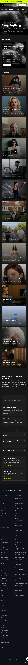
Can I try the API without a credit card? (14, 446)
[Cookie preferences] (26, 663)
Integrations (18, 525)
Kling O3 (3, 603)
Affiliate (17, 535)
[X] (20, 659)
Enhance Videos (19, 588)
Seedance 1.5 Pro (5, 598)
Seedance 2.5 (4, 549)
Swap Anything (18, 559)
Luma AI (3, 568)
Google (3, 627)
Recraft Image (4, 645)
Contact (3, 515)
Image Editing (18, 590)
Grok (2, 595)
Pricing (3, 508)
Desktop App (18, 515)
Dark (10, 659)
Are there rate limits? (14, 450)
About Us (3, 513)
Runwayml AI (4, 632)
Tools (16, 510)
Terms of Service (5, 525)
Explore (11, 9)
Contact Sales (18, 530)
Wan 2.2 (3, 613)
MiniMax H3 (4, 563)
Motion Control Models (21, 552)
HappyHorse (4, 585)
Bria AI (3, 570)
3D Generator (18, 508)
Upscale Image (18, 593)
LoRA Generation (19, 569)
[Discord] (17, 659)
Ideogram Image (5, 642)
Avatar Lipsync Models (21, 583)
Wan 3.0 (3, 547)
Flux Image (4, 620)
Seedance (3, 618)
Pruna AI (3, 583)
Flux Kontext (4, 630)
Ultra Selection (19, 567)
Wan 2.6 (3, 600)
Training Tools (19, 585)
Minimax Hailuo (5, 622)
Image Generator (19, 498)
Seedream (3, 610)
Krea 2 (3, 544)
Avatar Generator (19, 503)
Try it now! (7, 65)
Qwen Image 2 (4, 593)
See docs (15, 65)
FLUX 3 (3, 554)
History (3, 505)
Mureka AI (3, 578)
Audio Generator (19, 505)
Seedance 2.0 (4, 588)
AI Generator (19, 9)
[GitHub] (13, 659)
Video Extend (18, 542)
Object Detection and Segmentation (20, 545)
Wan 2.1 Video (4, 635)
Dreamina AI (4, 615)
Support (17, 533)
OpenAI (3, 605)
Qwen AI (3, 647)
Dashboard (4, 9)
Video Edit (18, 564)
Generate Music (19, 572)
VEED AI (3, 552)
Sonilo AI (3, 573)
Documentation (18, 520)
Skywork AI (4, 575)
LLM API (17, 518)
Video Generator (19, 501)
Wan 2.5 (3, 608)
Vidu (2, 640)
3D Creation (18, 580)
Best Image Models (19, 557)
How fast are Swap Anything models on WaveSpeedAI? (14, 440)
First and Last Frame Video (20, 575)
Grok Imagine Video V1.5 (6, 560)
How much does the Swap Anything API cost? (14, 434)
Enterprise (4, 510)
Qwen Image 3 (4, 557)
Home (2, 498)
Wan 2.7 (3, 590)
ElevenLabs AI (4, 542)
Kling (2, 625)
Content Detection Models (19, 549)
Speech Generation (19, 595)
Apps (16, 513)
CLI (16, 523)
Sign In (22, 5)
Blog (16, 528)
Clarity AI (4, 580)
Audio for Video (19, 562)
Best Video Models (19, 554)
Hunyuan (3, 637)
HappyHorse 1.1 (5, 566)
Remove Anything (19, 578)
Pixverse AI (4, 650)
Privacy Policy (5, 527)
